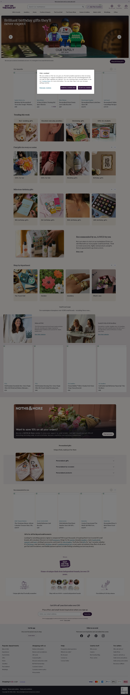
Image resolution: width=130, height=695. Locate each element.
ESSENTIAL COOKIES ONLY (68, 87)
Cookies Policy (46, 81)
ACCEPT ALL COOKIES (85, 87)
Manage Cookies (45, 88)
